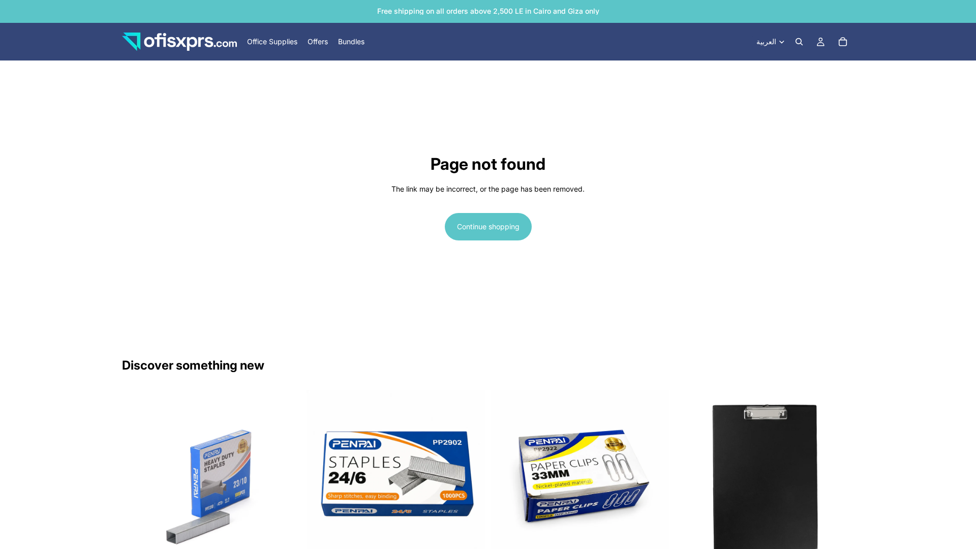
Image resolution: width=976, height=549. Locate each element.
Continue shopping (488, 226)
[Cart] (843, 41)
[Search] (799, 41)
